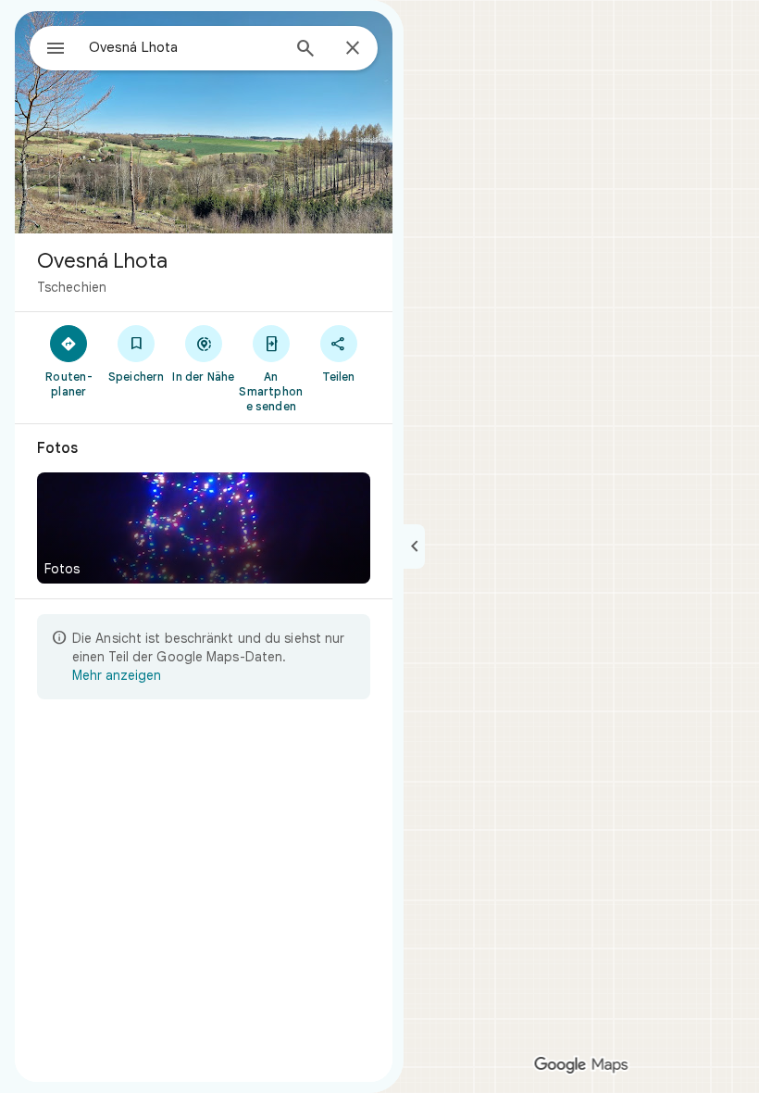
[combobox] (184, 47)
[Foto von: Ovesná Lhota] (203, 122)
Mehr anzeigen (116, 675)
